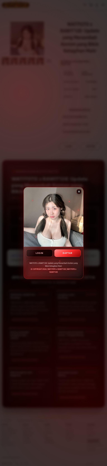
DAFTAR (67, 253)
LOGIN (39, 253)
